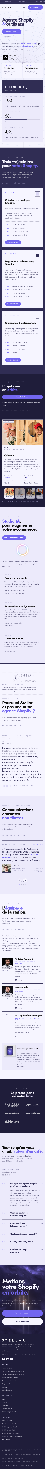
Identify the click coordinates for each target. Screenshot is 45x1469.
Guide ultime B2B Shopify (11, 1433)
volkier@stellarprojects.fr (9, 1172)
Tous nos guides (7, 1421)
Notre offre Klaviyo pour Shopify (13, 1374)
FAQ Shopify (6, 1440)
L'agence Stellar (7, 1368)
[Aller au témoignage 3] (23, 884)
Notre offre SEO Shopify (10, 1378)
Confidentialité (7, 1390)
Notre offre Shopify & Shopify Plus (13, 1371)
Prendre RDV (35, 7)
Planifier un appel (21, 1313)
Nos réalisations (22, 397)
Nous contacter (22, 1321)
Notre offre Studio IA (9, 1381)
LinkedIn (21, 980)
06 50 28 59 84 (7, 1175)
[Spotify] (3, 1359)
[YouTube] (11, 1359)
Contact (4, 1387)
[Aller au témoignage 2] (21, 884)
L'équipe (18, 1036)
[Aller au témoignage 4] (25, 884)
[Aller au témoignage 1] (19, 884)
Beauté (4, 1402)
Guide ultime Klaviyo (9, 1430)
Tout (3, 1399)
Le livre (20, 1067)
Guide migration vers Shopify (12, 1436)
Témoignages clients (9, 1412)
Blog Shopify (6, 1384)
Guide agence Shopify (10, 1427)
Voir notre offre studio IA (13, 537)
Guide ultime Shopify (9, 1424)
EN (19, 7)
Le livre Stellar (7, 1409)
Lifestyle (5, 1405)
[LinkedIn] (7, 1359)
